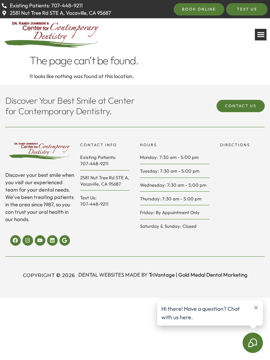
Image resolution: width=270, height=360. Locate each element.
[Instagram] (27, 240)
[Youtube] (40, 240)
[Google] (64, 240)
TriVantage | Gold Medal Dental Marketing (198, 274)
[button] (260, 34)
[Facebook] (15, 240)
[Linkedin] (52, 240)
